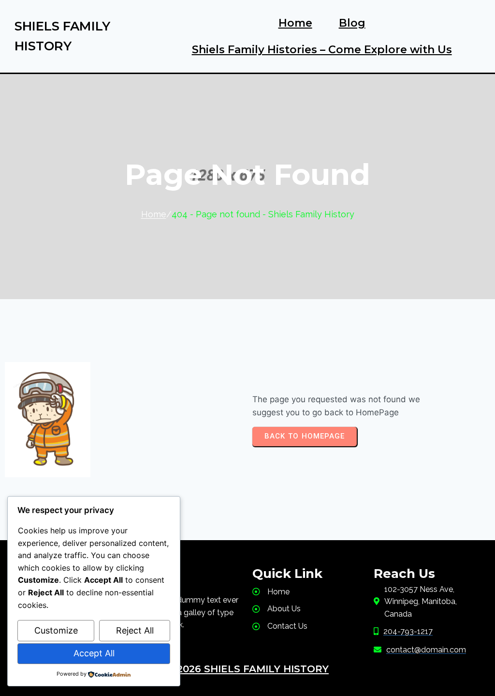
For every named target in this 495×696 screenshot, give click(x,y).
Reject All (135, 630)
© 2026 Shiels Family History (247, 669)
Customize (56, 630)
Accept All (94, 653)
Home (153, 214)
